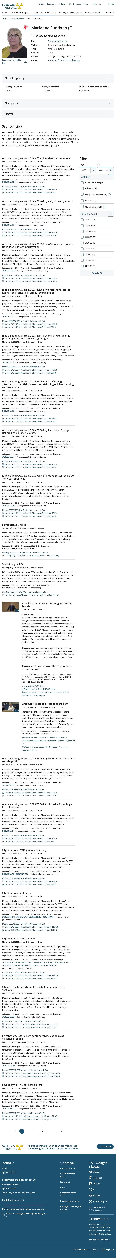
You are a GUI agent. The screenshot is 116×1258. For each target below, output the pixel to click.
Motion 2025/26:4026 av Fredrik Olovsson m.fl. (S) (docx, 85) (31, 278)
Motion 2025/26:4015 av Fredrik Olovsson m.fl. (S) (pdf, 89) (30, 327)
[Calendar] (93, 170)
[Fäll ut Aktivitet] (110, 176)
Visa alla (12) (103, 273)
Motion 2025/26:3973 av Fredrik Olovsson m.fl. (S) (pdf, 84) (30, 421)
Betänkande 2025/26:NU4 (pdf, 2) (39, 689)
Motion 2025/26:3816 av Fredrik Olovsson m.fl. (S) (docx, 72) (31, 792)
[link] (15, 1131)
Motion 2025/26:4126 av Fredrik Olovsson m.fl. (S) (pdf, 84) (30, 192)
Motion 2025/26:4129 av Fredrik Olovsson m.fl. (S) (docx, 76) (31, 232)
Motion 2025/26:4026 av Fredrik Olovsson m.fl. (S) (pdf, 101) (31, 281)
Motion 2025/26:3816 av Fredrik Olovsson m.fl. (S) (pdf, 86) (30, 795)
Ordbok (86, 4)
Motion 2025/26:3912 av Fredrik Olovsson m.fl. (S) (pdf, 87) (30, 516)
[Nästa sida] (61, 1131)
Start (4, 19)
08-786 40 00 (11, 1172)
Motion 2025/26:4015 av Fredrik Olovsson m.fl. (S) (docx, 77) (31, 324)
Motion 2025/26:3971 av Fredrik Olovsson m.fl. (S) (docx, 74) (31, 464)
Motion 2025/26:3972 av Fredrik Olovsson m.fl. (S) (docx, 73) (31, 370)
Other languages (75, 4)
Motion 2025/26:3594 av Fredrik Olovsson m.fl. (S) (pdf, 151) (31, 930)
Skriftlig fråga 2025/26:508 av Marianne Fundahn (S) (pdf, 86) (32, 595)
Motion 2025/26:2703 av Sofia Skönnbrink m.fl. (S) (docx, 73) (31, 1024)
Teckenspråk (51, 4)
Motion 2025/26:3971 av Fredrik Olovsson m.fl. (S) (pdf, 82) (30, 467)
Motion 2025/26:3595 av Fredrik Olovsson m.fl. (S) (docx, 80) (31, 881)
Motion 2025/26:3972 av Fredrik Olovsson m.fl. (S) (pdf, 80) (30, 373)
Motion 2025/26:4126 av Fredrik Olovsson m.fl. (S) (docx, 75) (31, 189)
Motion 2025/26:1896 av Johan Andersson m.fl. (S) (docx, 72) (31, 1116)
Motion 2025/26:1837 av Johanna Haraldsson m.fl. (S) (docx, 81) (32, 1073)
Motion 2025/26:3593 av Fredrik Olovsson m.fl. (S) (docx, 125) (31, 975)
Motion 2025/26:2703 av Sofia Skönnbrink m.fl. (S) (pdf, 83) (31, 1027)
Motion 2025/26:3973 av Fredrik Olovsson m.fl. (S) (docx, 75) (31, 418)
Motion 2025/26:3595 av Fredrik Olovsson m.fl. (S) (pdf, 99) (30, 884)
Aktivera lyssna (98, 4)
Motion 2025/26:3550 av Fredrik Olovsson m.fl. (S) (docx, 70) (31, 838)
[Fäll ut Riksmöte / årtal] (110, 214)
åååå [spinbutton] (84, 170)
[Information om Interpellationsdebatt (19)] (109, 194)
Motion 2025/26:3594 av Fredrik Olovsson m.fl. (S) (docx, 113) (31, 927)
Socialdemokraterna (58, 41)
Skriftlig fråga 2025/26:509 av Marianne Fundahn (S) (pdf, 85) (32, 555)
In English (62, 4)
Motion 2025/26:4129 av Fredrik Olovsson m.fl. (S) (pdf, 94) (30, 235)
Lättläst (41, 4)
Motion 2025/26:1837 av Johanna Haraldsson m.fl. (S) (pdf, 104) (32, 1076)
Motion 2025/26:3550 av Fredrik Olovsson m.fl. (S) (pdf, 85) (30, 841)
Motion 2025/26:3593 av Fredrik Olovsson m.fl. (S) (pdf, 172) (31, 978)
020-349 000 (11, 1188)
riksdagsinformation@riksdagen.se (20, 1192)
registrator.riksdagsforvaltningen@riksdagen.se (25, 1215)
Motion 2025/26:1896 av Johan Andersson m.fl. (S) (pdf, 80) (31, 1119)
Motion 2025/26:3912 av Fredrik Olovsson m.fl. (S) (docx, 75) (31, 513)
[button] (22, 12)
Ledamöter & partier (16, 19)
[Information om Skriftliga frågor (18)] (104, 207)
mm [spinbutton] (88, 170)
